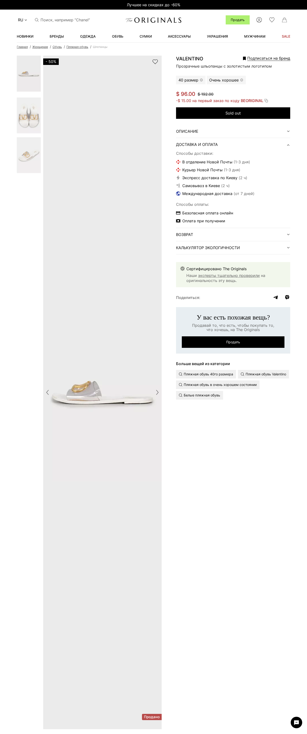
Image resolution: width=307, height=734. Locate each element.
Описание (187, 131)
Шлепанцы (100, 47)
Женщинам (40, 47)
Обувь (57, 47)
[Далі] (157, 392)
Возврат (184, 234)
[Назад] (47, 392)
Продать (238, 20)
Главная (22, 47)
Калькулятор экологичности (208, 247)
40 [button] (188, 80)
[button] (260, 58)
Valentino (189, 59)
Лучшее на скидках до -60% (153, 4)
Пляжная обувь (77, 47)
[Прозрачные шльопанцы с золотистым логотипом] (29, 75)
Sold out (233, 113)
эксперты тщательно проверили (229, 275)
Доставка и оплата (197, 144)
